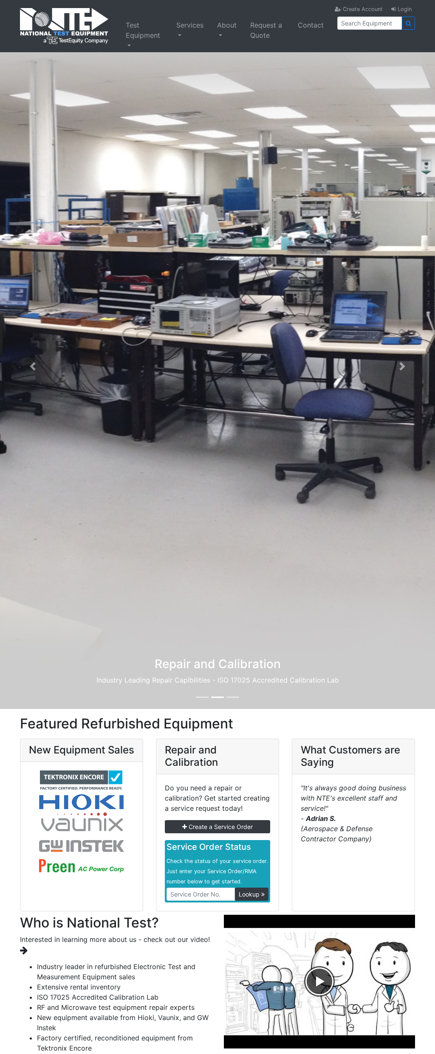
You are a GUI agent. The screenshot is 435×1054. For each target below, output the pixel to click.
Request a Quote (266, 30)
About (227, 25)
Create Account (362, 9)
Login (404, 9)
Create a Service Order (220, 826)
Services (189, 25)
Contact (311, 25)
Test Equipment (143, 30)
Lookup (250, 894)
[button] (32, 366)
